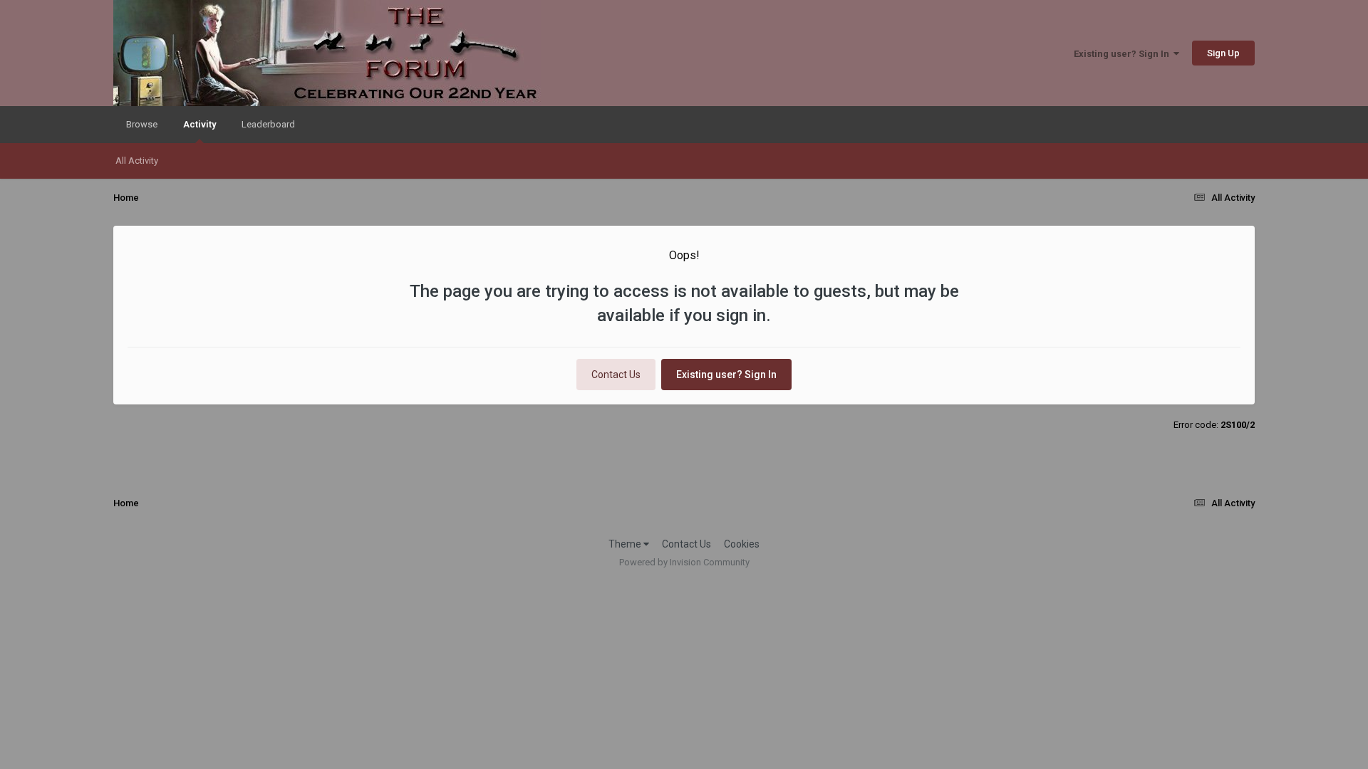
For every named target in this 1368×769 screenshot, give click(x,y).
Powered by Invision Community (684, 562)
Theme (625, 544)
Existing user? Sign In (1123, 53)
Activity (199, 124)
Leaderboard (268, 124)
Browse (141, 124)
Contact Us (616, 374)
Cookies (742, 544)
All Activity (136, 160)
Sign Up (1223, 53)
